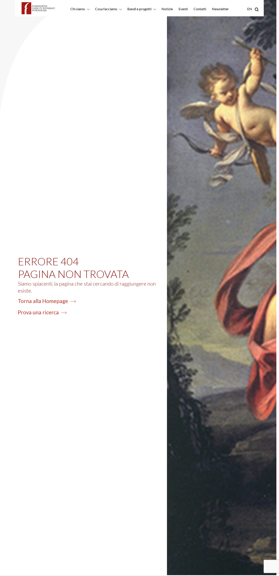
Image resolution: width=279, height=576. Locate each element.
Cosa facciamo (106, 9)
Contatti (200, 9)
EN (249, 9)
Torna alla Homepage (43, 301)
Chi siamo (77, 9)
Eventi (183, 9)
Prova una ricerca (38, 312)
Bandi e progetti (139, 9)
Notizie (167, 9)
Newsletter (220, 9)
